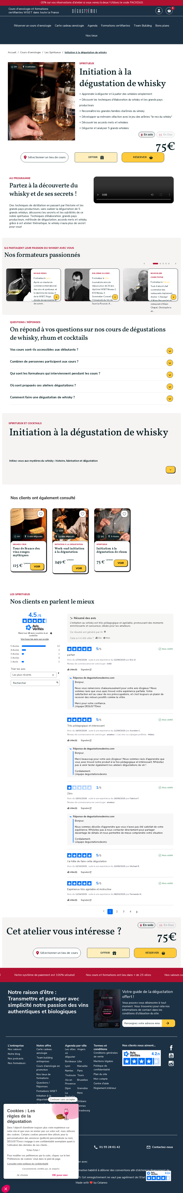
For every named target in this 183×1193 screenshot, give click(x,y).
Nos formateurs (17, 1063)
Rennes (166, 282)
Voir (37, 566)
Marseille (82, 1066)
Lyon (48, 278)
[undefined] (51, 633)
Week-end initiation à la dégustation (69, 550)
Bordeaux (70, 1061)
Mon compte (101, 1079)
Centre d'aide (101, 1083)
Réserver (140, 157)
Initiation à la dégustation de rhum (112, 550)
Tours (80, 1075)
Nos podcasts (15, 1058)
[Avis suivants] (137, 911)
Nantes (69, 1070)
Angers (81, 1049)
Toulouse (70, 1075)
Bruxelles (82, 1080)
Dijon (68, 1088)
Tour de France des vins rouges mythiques (26, 552)
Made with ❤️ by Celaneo (91, 1182)
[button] (155, 263)
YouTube (171, 1055)
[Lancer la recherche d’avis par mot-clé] (57, 683)
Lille (106, 278)
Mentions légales (103, 1061)
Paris (80, 1070)
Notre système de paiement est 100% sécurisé (41, 975)
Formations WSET (46, 1091)
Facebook (171, 1047)
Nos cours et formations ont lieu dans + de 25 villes (114, 975)
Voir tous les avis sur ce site (35, 639)
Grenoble (82, 1088)
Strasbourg (83, 1110)
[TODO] (104, 631)
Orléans (81, 1101)
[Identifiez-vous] (159, 10)
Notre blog (14, 1054)
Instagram (171, 1063)
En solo (148, 134)
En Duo (167, 134)
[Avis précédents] (104, 911)
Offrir (93, 157)
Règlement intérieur (105, 1088)
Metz (80, 1093)
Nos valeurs (14, 1049)
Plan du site (100, 1074)
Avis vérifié (167, 648)
